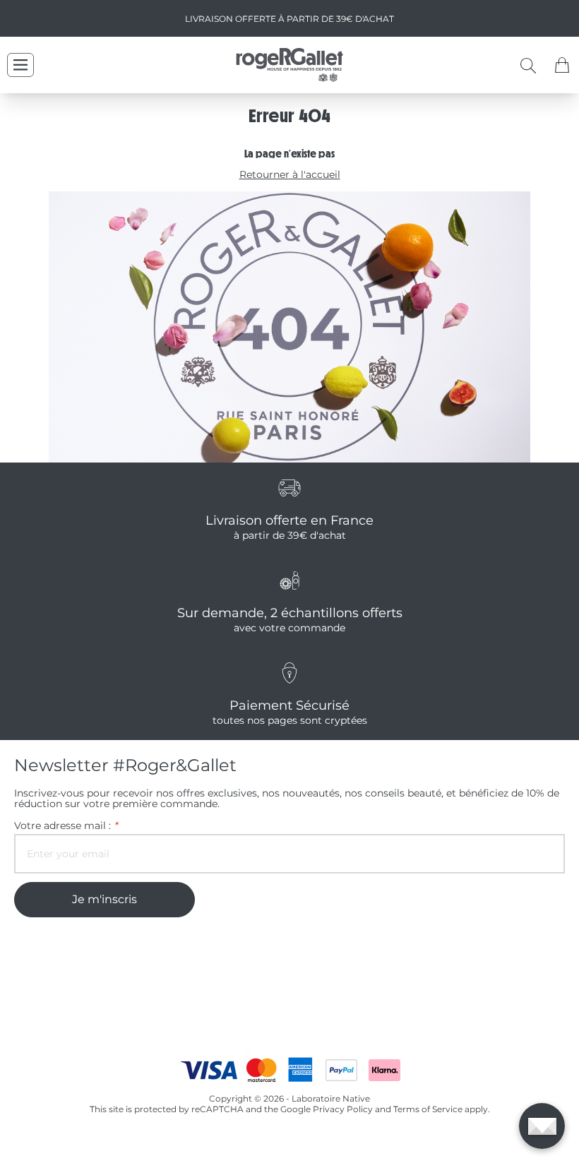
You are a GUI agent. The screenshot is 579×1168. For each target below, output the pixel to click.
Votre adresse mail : (65, 826)
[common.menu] (20, 65)
